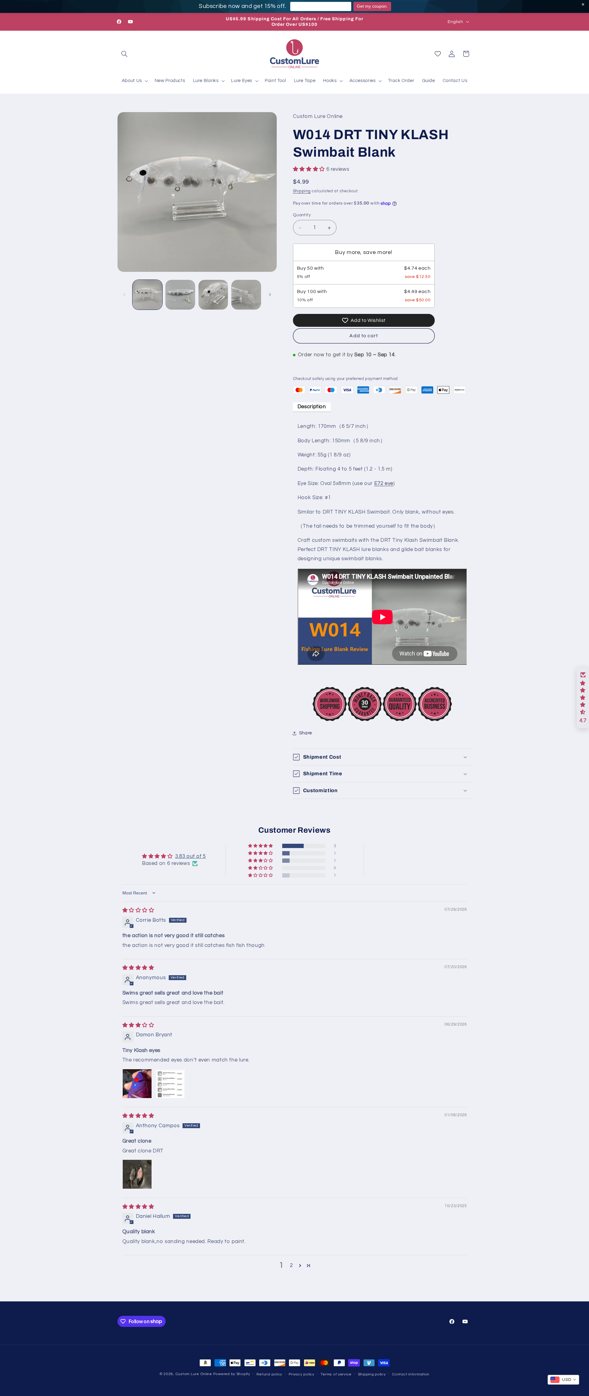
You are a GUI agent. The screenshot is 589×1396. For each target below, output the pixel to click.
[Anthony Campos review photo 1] (137, 1174)
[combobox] (563, 1380)
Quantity (302, 215)
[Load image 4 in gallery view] (246, 295)
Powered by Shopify (231, 1374)
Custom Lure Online (193, 1374)
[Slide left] (124, 295)
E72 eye (383, 483)
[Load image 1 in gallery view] (147, 295)
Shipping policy (372, 1374)
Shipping (302, 192)
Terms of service (336, 1374)
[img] (138, 910)
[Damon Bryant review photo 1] (137, 1083)
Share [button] (305, 733)
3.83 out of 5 (190, 856)
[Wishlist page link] (438, 54)
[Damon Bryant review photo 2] (170, 1083)
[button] (124, 54)
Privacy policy (301, 1374)
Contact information (410, 1374)
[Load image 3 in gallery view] (213, 295)
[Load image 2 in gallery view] (180, 295)
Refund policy (269, 1374)
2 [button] (291, 1265)
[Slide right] (270, 295)
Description (312, 406)
